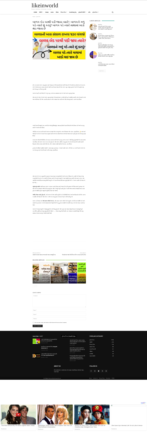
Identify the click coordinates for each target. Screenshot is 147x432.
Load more (101, 70)
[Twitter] (102, 371)
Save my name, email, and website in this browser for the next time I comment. (51, 322)
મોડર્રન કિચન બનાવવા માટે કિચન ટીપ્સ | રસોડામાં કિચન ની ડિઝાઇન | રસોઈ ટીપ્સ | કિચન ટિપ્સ (59, 280)
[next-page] (36, 286)
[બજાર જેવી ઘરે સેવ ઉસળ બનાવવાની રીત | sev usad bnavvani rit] (36, 355)
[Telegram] (98, 371)
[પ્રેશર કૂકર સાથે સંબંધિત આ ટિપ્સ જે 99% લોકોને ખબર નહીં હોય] (93, 55)
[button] (112, 12)
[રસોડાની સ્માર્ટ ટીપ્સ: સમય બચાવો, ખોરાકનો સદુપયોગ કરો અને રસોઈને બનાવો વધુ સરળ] (41, 273)
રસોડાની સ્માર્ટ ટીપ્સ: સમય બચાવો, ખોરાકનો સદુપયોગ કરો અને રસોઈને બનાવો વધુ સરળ (41, 280)
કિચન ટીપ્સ (100, 53)
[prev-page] (34, 286)
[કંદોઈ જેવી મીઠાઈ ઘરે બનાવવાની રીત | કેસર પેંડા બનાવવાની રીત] (36, 341)
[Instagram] (94, 371)
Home (34, 16)
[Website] (106, 371)
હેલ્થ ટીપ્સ (38, 16)
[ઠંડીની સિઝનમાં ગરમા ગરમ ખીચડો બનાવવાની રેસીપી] (93, 64)
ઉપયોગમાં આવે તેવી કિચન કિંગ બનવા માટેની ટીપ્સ (74, 254)
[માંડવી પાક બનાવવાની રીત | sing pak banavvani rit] (36, 348)
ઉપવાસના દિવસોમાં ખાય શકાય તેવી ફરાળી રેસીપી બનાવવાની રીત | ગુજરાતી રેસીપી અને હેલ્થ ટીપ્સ (77, 280)
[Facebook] (91, 371)
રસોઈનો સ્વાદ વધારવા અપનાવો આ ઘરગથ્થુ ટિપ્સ (44, 254)
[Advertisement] (59, 72)
